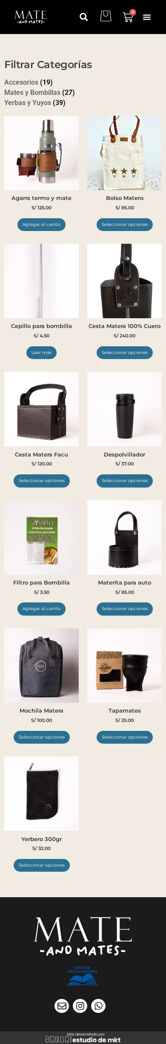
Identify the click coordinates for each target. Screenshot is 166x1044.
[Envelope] (61, 1006)
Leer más (41, 352)
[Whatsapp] (98, 1006)
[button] (146, 17)
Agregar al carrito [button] (41, 224)
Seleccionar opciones (125, 224)
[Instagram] (80, 1006)
